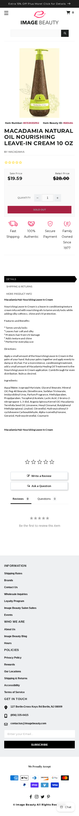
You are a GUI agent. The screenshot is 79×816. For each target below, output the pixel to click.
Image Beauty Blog (15, 636)
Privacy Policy (12, 657)
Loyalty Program (14, 601)
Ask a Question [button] (41, 486)
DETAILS (11, 279)
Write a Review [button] (41, 476)
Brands (8, 580)
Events (8, 614)
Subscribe (39, 744)
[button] (6, 13)
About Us (9, 629)
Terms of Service (14, 692)
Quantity (24, 197)
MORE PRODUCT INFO (19, 293)
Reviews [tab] (18, 499)
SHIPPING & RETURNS (19, 286)
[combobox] (36, 33)
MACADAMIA (16, 151)
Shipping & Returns (15, 678)
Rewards (9, 664)
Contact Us (11, 587)
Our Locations (12, 671)
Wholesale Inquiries (16, 594)
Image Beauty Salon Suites (20, 608)
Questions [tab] (44, 499)
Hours (8, 643)
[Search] (65, 33)
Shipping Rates (13, 573)
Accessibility (12, 685)
